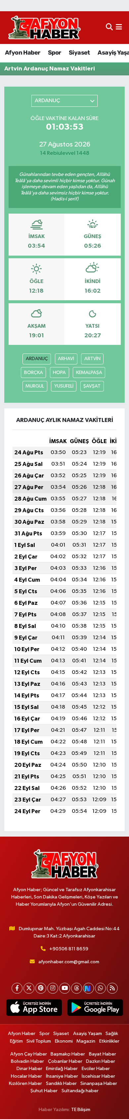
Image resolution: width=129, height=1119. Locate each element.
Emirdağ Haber (62, 1068)
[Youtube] (64, 988)
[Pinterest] (40, 988)
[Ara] (109, 27)
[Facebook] (17, 988)
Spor (54, 52)
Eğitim (16, 1041)
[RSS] (112, 988)
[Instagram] (52, 988)
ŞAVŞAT (92, 386)
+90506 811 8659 (68, 948)
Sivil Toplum (38, 1041)
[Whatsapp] (100, 988)
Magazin (85, 1041)
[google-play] (95, 1008)
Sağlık (112, 1033)
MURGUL (34, 386)
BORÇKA (33, 372)
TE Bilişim (80, 1109)
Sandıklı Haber (61, 1083)
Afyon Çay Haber (28, 1054)
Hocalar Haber (26, 1076)
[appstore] (34, 1008)
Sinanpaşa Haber (98, 1083)
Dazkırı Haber (100, 1061)
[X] (28, 988)
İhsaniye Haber (62, 1076)
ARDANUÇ (37, 358)
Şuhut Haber (44, 1090)
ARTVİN (92, 358)
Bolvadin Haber (27, 1061)
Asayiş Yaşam (87, 1033)
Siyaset (79, 52)
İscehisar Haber (98, 1076)
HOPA (59, 372)
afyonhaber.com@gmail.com (68, 961)
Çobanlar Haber (65, 1061)
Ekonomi (64, 1041)
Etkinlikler (109, 1041)
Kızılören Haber (25, 1083)
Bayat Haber (102, 1054)
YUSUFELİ (63, 386)
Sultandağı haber (80, 1090)
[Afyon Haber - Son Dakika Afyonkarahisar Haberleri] (44, 28)
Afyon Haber (22, 52)
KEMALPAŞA (89, 372)
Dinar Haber (29, 1068)
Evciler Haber (96, 1068)
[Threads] (76, 988)
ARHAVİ (66, 358)
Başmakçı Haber (68, 1054)
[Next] (88, 988)
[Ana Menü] (119, 27)
